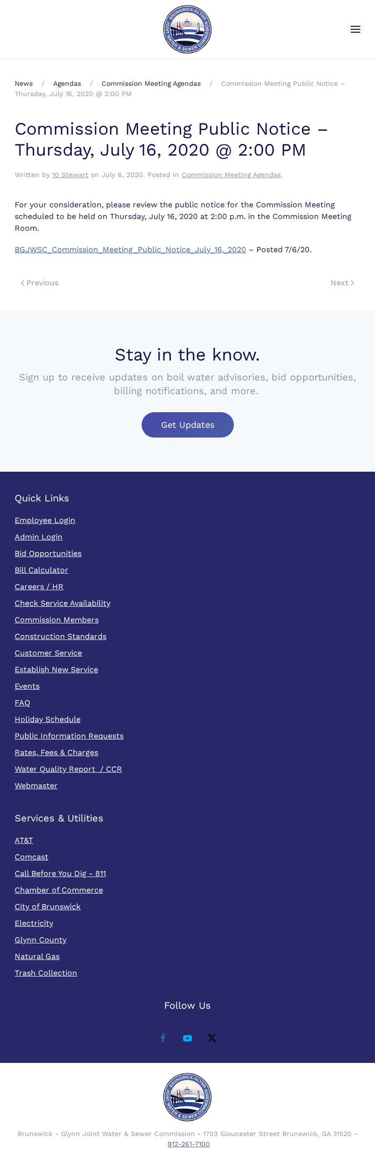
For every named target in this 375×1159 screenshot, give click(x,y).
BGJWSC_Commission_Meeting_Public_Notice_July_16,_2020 (130, 249)
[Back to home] (187, 29)
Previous (42, 282)
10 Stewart (70, 175)
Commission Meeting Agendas (231, 175)
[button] (355, 29)
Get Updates (187, 425)
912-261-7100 (188, 1144)
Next (340, 282)
